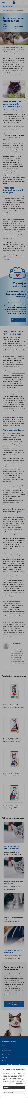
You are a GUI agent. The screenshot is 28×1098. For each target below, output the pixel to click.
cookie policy (19, 1083)
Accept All (6, 1087)
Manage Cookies (8, 1092)
